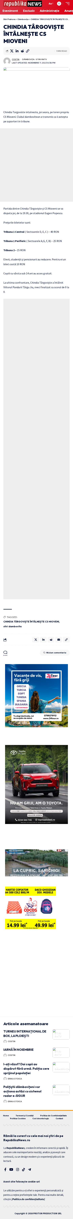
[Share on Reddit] (22, 51)
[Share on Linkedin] (17, 51)
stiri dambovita (12, 626)
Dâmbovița (28, 59)
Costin (15, 59)
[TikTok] (23, 1169)
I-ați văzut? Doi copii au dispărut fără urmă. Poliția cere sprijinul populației (26, 1068)
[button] (44, 3)
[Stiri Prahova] (22, 4)
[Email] (58, 640)
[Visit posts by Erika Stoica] (5, 1078)
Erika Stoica (15, 1079)
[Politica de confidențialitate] (28, 1199)
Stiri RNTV (41, 59)
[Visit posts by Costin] (7, 61)
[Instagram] (17, 1169)
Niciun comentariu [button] (56, 652)
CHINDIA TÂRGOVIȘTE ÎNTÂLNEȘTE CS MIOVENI (31, 621)
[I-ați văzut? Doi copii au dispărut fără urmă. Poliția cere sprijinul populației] (61, 1067)
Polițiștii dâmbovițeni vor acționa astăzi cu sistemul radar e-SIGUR (22, 1091)
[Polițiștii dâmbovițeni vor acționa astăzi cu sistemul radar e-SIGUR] (61, 1090)
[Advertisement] (36, 165)
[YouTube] (11, 1169)
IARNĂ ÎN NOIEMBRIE (18, 1050)
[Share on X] (11, 51)
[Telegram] (29, 1169)
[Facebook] (5, 1169)
